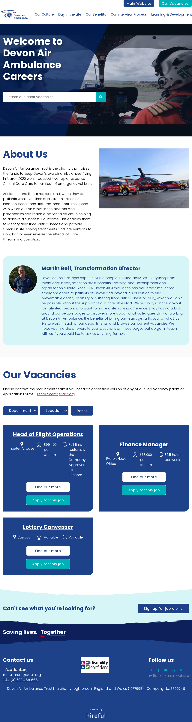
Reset (82, 410)
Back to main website (170, 675)
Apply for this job (48, 500)
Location (54, 410)
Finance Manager (144, 444)
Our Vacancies (175, 3)
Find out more (48, 487)
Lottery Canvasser (48, 527)
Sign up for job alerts (163, 608)
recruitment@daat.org (56, 394)
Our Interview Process (129, 14)
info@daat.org (15, 669)
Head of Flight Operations (48, 434)
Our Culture (44, 14)
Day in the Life (69, 14)
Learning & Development (171, 14)
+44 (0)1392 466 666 (20, 679)
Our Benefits (96, 14)
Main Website (139, 3)
